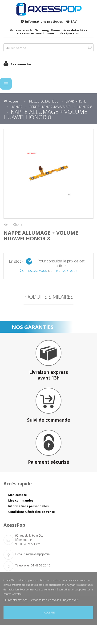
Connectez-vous (33, 270)
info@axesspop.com (37, 554)
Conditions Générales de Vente (31, 512)
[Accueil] (48, 9)
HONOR (16, 107)
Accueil (14, 101)
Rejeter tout (70, 600)
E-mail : (20, 554)
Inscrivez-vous (65, 270)
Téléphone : (22, 565)
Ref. (7, 224)
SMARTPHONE (76, 101)
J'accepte (49, 612)
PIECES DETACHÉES (43, 101)
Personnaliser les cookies (45, 600)
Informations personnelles (28, 506)
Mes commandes (20, 500)
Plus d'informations (16, 600)
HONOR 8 (84, 107)
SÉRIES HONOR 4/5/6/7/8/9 (49, 107)
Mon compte (17, 495)
